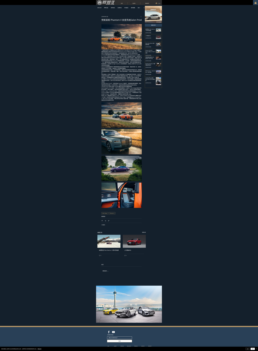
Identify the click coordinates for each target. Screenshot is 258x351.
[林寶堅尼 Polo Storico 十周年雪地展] (108, 241)
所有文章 (99, 7)
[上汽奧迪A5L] (134, 241)
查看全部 (144, 232)
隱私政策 (39, 349)
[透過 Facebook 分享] (102, 220)
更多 (139, 7)
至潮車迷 (120, 7)
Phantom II (112, 213)
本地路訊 (126, 7)
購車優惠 (133, 7)
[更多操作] (141, 16)
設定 (248, 349)
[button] (255, 2)
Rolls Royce (104, 213)
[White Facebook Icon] (108, 332)
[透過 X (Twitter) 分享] (105, 220)
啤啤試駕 (106, 7)
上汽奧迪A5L (127, 250)
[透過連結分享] (108, 220)
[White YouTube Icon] (113, 332)
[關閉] (256, 349)
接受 (253, 349)
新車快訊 (113, 7)
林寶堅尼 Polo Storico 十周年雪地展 (109, 250)
